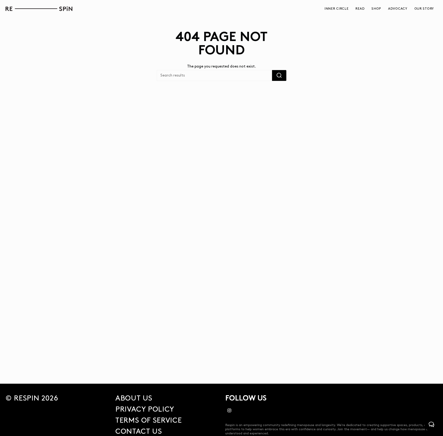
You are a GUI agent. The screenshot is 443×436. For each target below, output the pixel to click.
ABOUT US (133, 398)
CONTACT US (138, 431)
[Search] (279, 75)
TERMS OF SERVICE (148, 420)
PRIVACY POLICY (144, 409)
